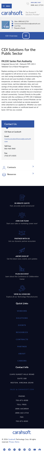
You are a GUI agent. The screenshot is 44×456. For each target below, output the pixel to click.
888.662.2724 (37, 5)
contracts (22, 339)
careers (22, 361)
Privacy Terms (14, 442)
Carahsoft (12, 439)
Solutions (22, 318)
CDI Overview (11, 36)
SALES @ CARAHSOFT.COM (22, 389)
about (22, 353)
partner (22, 346)
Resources (22, 332)
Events (22, 325)
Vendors (22, 311)
